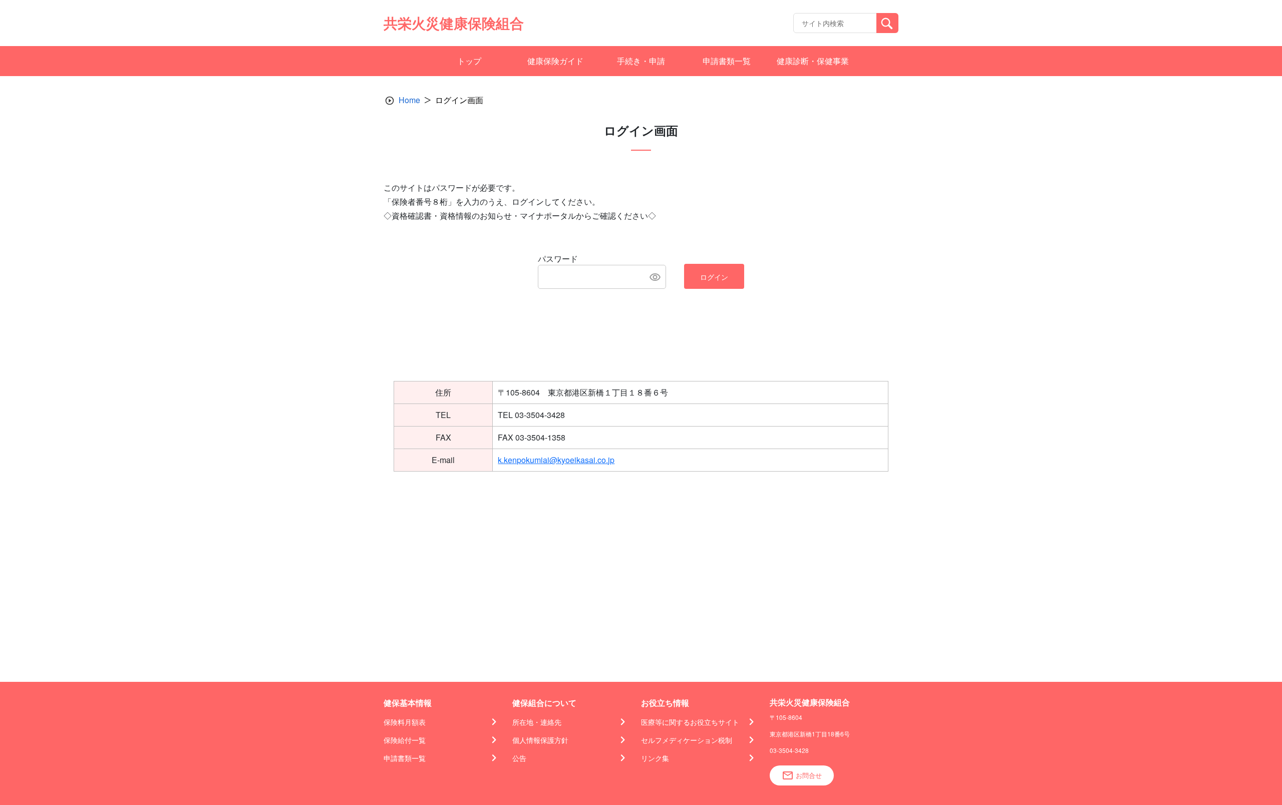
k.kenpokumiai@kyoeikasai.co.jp (556, 460)
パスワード (558, 258)
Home (409, 100)
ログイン (714, 277)
